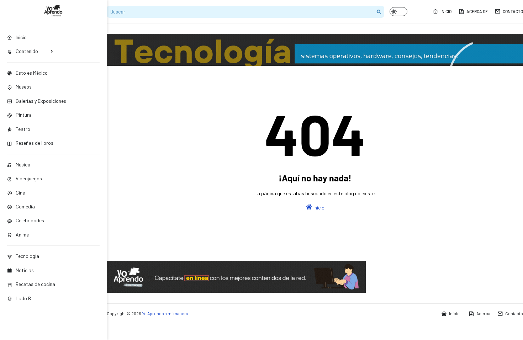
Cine (20, 193)
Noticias (25, 270)
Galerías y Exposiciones (41, 101)
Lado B (23, 298)
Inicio (445, 11)
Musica (23, 164)
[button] (398, 11)
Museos (24, 87)
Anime (22, 235)
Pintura (24, 115)
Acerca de (477, 11)
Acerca (483, 313)
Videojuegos (29, 178)
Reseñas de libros (34, 143)
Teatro (23, 129)
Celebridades (30, 220)
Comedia (25, 206)
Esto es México (32, 73)
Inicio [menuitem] (21, 37)
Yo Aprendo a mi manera (165, 313)
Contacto (513, 11)
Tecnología (27, 256)
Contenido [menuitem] (27, 51)
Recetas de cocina (35, 284)
